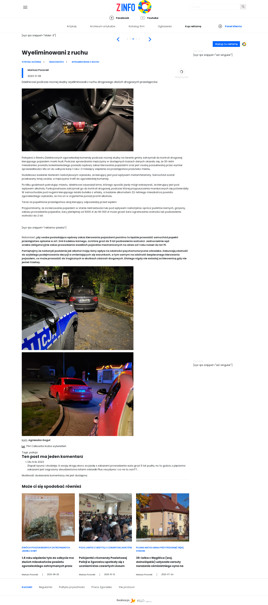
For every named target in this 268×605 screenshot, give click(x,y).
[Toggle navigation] (25, 7)
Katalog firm (136, 26)
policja (33, 452)
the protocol (126, 587)
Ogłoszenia (165, 26)
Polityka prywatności (72, 587)
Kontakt (27, 587)
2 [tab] (132, 40)
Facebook (122, 18)
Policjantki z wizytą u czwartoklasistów (105, 547)
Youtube (152, 18)
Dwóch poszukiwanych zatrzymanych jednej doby (46, 549)
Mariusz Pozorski (38, 70)
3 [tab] (135, 40)
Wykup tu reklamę (226, 44)
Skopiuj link (181, 77)
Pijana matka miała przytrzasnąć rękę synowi (160, 549)
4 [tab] (138, 40)
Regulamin (45, 587)
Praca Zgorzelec (101, 587)
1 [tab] (129, 40)
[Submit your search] (243, 6)
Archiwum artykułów (102, 26)
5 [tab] (141, 40)
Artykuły (72, 26)
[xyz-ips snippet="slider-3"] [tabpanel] (39, 35)
